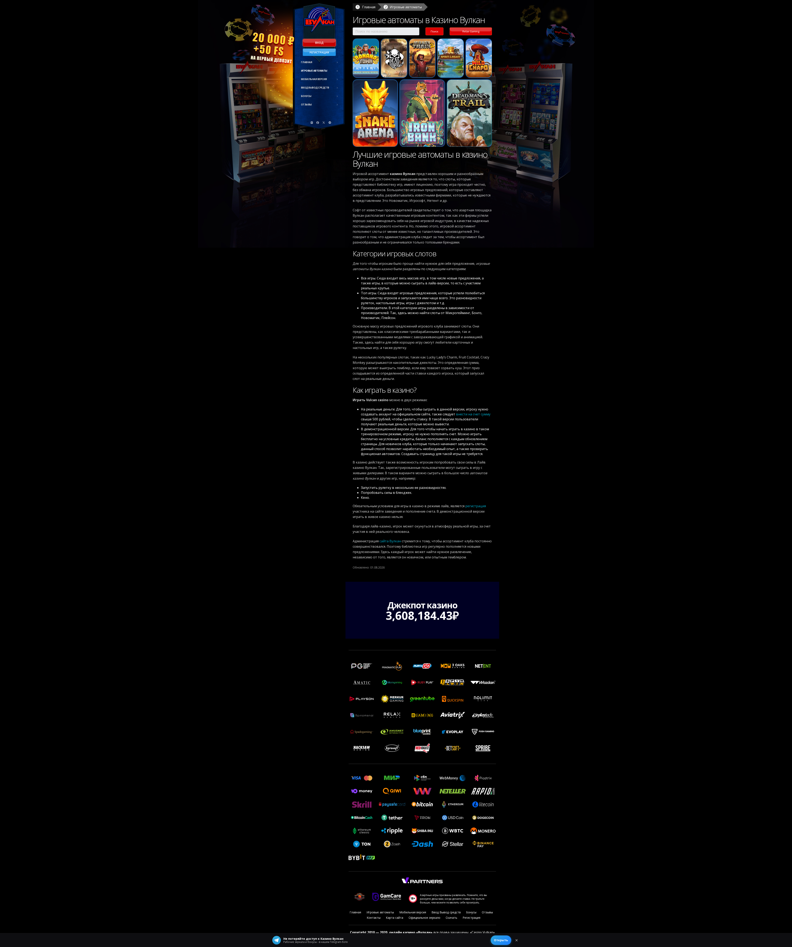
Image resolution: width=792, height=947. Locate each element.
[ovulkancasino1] (312, 122)
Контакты (374, 918)
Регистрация (319, 52)
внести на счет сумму (473, 414)
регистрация (475, 506)
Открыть (501, 940)
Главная (306, 62)
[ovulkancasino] (318, 122)
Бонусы (306, 96)
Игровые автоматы (314, 70)
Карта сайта (394, 918)
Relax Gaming (470, 31)
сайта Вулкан (390, 541)
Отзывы (306, 104)
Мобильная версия (314, 79)
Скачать (451, 918)
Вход (319, 43)
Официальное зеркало (424, 918)
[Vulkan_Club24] (330, 122)
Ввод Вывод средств (315, 87)
